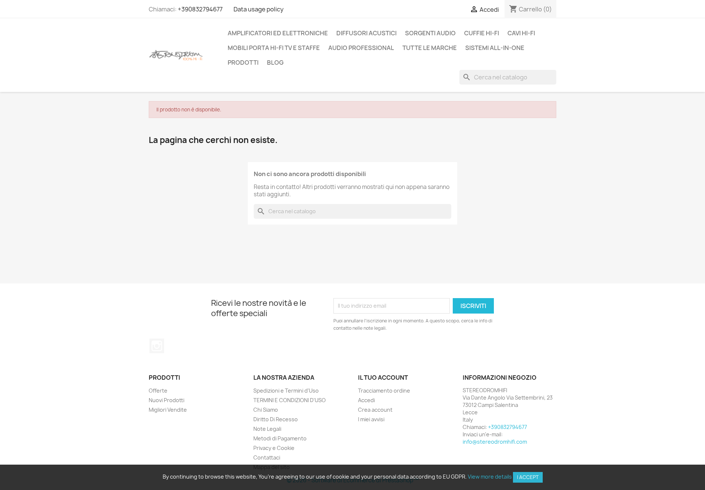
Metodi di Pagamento (280, 438)
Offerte (158, 390)
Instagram (156, 346)
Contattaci (266, 457)
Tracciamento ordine (384, 390)
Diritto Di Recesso (275, 419)
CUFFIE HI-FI (481, 33)
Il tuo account (383, 377)
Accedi (366, 400)
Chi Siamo (265, 409)
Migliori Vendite (168, 409)
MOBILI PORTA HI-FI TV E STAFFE (274, 48)
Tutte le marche (429, 48)
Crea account (375, 409)
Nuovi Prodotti (166, 400)
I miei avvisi (371, 419)
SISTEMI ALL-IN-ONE (494, 48)
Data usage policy (258, 9)
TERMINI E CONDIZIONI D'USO (289, 400)
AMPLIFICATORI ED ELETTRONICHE (278, 33)
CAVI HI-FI (521, 33)
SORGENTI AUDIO (430, 33)
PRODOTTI (243, 62)
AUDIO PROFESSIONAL (361, 48)
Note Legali (267, 428)
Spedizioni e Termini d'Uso (286, 390)
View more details (490, 476)
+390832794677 (200, 9)
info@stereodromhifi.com (495, 441)
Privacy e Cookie (273, 447)
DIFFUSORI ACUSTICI (366, 33)
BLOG (275, 62)
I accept (528, 477)
